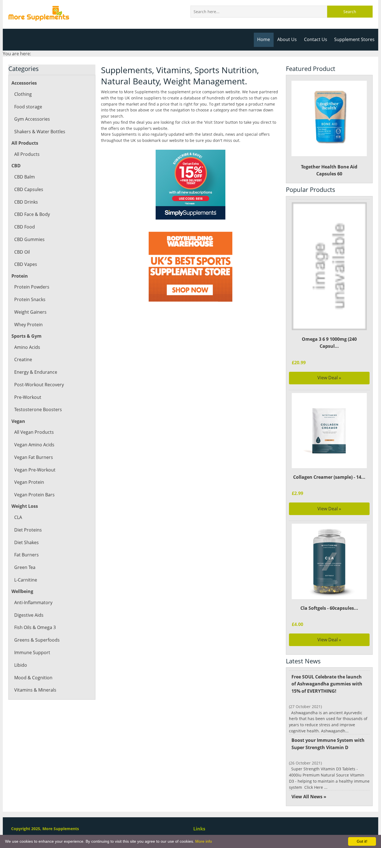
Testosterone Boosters (38, 409)
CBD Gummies (29, 239)
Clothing (23, 94)
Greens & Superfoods (37, 640)
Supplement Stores (354, 39)
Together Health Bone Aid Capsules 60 (329, 170)
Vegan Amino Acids (34, 445)
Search (349, 11)
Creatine (23, 359)
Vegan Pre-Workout (35, 470)
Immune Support (32, 652)
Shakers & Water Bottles (39, 131)
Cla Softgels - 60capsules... (329, 608)
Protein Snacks (29, 299)
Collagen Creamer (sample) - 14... (329, 477)
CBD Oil (22, 252)
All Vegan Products (34, 432)
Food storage (28, 107)
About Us (287, 39)
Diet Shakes (26, 542)
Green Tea (24, 567)
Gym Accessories (32, 119)
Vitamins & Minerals (35, 690)
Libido (20, 665)
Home (263, 39)
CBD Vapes (25, 264)
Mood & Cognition (33, 678)
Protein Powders (31, 287)
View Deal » (329, 378)
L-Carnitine (25, 580)
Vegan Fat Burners (33, 457)
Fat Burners (26, 555)
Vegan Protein (29, 482)
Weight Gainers (30, 312)
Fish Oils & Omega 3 (35, 627)
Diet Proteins (28, 530)
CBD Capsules (28, 189)
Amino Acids (27, 347)
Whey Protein (28, 324)
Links (199, 829)
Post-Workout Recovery (39, 385)
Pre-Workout (27, 397)
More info (203, 841)
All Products (27, 154)
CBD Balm (24, 177)
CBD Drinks (26, 202)
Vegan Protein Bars (34, 495)
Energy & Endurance (35, 372)
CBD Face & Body (32, 214)
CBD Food (24, 227)
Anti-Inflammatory (33, 602)
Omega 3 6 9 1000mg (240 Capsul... (329, 342)
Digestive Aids (29, 615)
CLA (18, 517)
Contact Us (315, 39)
